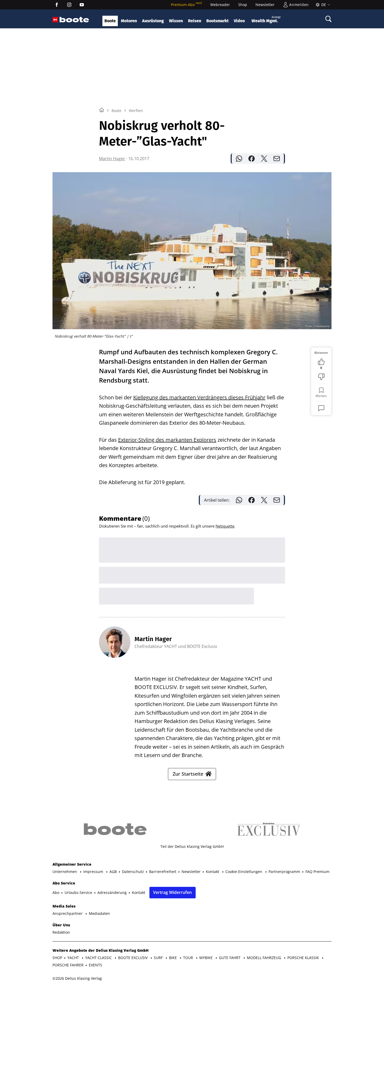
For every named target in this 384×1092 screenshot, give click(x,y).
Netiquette (225, 526)
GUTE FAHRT (230, 957)
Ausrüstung (153, 20)
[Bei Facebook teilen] (251, 158)
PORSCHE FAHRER (68, 964)
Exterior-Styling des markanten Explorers (167, 439)
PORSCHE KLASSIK (303, 957)
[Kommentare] (321, 408)
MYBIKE (206, 957)
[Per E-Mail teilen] (277, 158)
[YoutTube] (82, 5)
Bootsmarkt (217, 20)
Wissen (176, 20)
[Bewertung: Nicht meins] (321, 376)
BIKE (173, 957)
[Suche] (328, 19)
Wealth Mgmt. (266, 19)
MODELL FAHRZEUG (264, 957)
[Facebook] (57, 5)
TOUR (188, 957)
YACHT (73, 957)
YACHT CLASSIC (99, 957)
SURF (159, 957)
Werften (136, 110)
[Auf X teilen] (264, 158)
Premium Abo (186, 4)
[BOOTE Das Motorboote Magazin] (74, 20)
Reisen (194, 20)
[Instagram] (69, 5)
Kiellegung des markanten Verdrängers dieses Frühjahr (199, 397)
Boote (110, 20)
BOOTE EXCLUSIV (133, 957)
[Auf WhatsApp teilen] (239, 158)
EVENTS (95, 964)
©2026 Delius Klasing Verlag (77, 978)
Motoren (129, 20)
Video (239, 20)
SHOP (57, 957)
